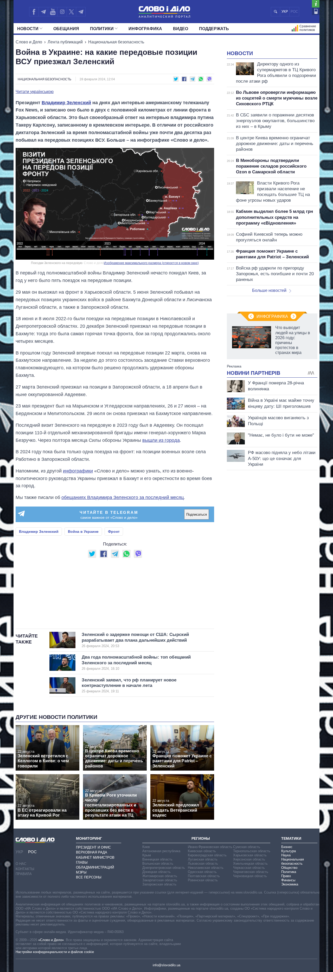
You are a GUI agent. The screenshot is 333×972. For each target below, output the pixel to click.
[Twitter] (71, 11)
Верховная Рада (91, 852)
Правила (24, 874)
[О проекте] (315, 4)
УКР (284, 12)
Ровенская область (203, 880)
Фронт (114, 531)
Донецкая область (156, 872)
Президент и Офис (93, 847)
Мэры (81, 872)
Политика (288, 872)
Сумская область (246, 847)
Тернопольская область (251, 851)
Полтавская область (204, 876)
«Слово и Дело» (51, 940)
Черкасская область (249, 868)
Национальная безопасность (116, 42)
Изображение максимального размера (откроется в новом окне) (151, 263)
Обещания (66, 29)
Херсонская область (249, 859)
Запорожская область (159, 884)
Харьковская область (250, 855)
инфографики (78, 471)
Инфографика (145, 29)
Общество (289, 868)
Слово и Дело (29, 42)
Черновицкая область (250, 876)
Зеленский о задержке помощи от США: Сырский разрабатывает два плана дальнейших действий (135, 640)
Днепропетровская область (163, 868)
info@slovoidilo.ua (166, 965)
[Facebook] (34, 11)
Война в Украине (83, 531)
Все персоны (88, 877)
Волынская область (157, 863)
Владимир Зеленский (66, 102)
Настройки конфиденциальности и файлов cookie (55, 952)
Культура (288, 851)
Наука (286, 855)
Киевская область (202, 851)
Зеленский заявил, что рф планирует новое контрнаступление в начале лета (129, 685)
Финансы (288, 880)
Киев (146, 847)
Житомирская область (159, 876)
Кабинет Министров (95, 857)
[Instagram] (62, 11)
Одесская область (202, 872)
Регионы (200, 838)
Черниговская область (250, 872)
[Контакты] (315, 11)
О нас (21, 864)
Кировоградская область (207, 855)
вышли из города (161, 440)
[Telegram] (43, 11)
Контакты (25, 869)
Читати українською (35, 92)
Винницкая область (157, 859)
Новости (28, 29)
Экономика (289, 884)
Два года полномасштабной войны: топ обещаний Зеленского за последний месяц (136, 663)
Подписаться (196, 514)
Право (286, 876)
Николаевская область (205, 868)
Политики (102, 29)
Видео (180, 29)
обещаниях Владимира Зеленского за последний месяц (122, 497)
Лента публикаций (65, 42)
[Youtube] (52, 11)
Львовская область (203, 863)
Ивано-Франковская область (210, 847)
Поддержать (214, 29)
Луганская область (202, 859)
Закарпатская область (159, 880)
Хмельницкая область (250, 863)
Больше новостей (269, 290)
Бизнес (286, 847)
